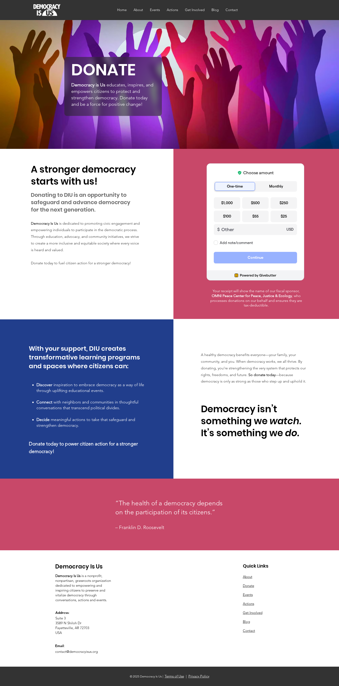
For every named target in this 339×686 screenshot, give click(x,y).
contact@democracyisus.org (76, 651)
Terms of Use (174, 676)
